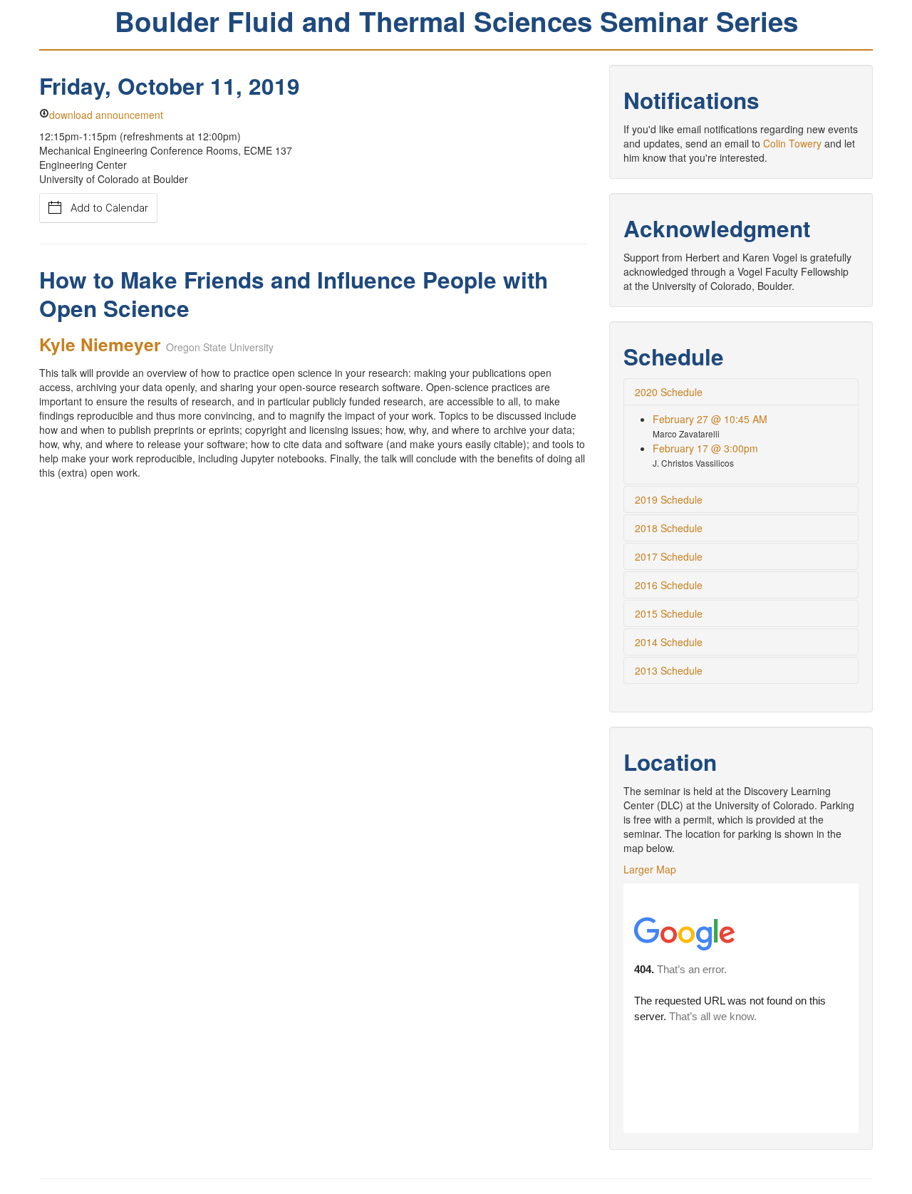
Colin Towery (792, 143)
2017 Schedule (669, 556)
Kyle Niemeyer (100, 344)
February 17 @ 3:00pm (705, 448)
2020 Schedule (669, 392)
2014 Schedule (669, 642)
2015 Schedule (669, 613)
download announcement (106, 115)
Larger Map (649, 869)
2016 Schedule (669, 585)
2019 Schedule (669, 499)
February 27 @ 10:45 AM (710, 419)
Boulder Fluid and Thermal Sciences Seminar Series (456, 21)
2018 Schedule (669, 528)
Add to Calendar (109, 208)
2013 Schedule (669, 670)
